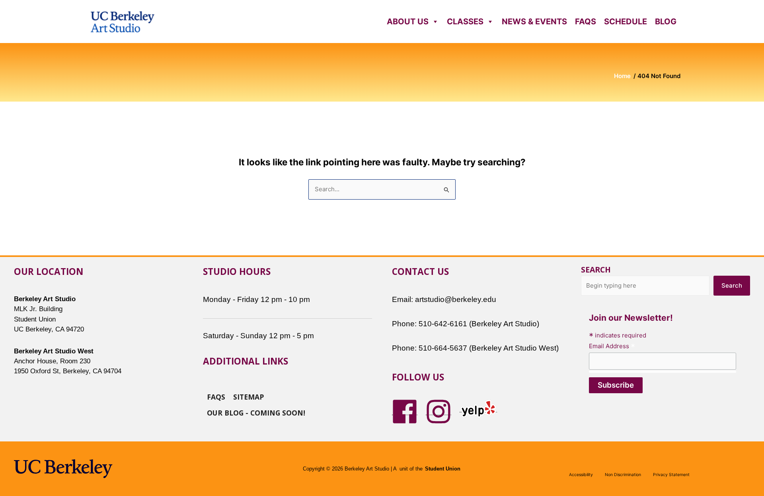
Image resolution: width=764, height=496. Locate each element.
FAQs (585, 21)
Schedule (625, 21)
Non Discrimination (623, 474)
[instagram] (438, 411)
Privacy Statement (671, 474)
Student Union (442, 469)
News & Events (534, 21)
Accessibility (581, 474)
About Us (408, 21)
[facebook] (404, 411)
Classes (465, 21)
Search (596, 269)
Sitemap (248, 396)
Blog (665, 21)
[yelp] (478, 408)
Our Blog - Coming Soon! (256, 412)
